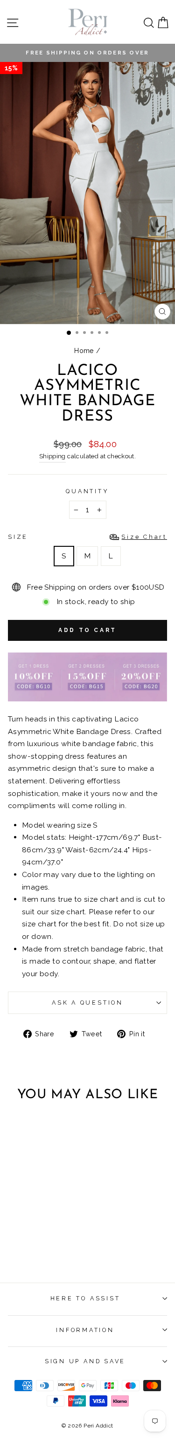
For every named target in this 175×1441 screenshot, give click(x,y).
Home (84, 350)
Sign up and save (85, 1361)
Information (85, 1329)
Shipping (52, 456)
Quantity (87, 491)
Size (87, 536)
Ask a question (87, 1002)
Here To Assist (85, 1298)
